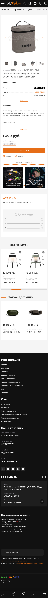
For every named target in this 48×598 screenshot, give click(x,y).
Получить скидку (24, 162)
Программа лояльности (10, 382)
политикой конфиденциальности (14, 561)
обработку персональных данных (30, 563)
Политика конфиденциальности (14, 414)
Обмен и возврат (8, 378)
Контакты (5, 407)
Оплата (4, 364)
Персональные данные (10, 418)
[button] (42, 38)
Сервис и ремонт (8, 375)
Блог (3, 389)
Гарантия (4, 371)
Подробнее (24, 101)
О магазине (5, 404)
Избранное (9, 156)
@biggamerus (7, 444)
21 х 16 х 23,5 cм (9, 144)
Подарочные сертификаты (12, 385)
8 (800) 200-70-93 (10, 435)
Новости (4, 392)
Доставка (5, 368)
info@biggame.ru (9, 461)
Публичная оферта (8, 411)
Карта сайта (6, 421)
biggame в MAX (8, 453)
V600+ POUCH (40, 92)
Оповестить (24, 150)
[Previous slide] (42, 477)
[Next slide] (46, 477)
